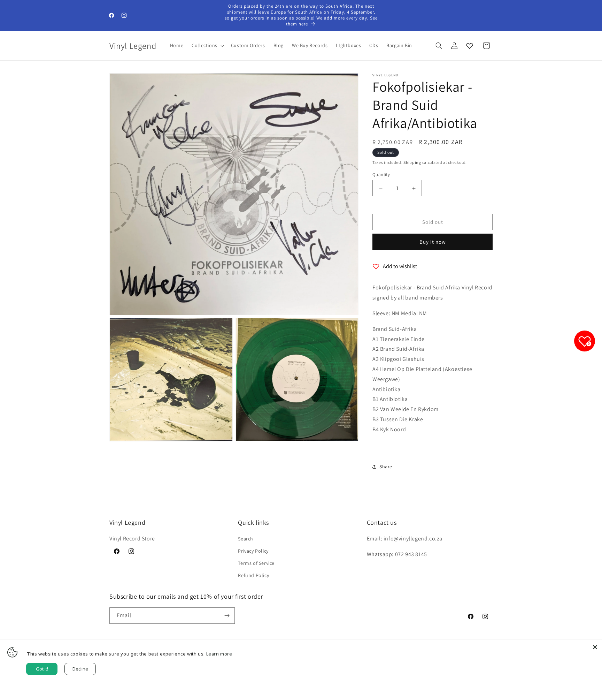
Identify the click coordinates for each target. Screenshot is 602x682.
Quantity (381, 174)
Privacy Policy (253, 551)
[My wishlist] (469, 45)
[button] (207, 45)
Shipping (412, 162)
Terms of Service (256, 563)
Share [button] (385, 466)
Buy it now (432, 241)
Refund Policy (253, 575)
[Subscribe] (226, 615)
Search (245, 539)
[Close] (595, 647)
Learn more (219, 654)
